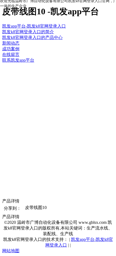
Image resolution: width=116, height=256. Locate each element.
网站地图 (10, 250)
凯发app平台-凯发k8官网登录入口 (34, 26)
